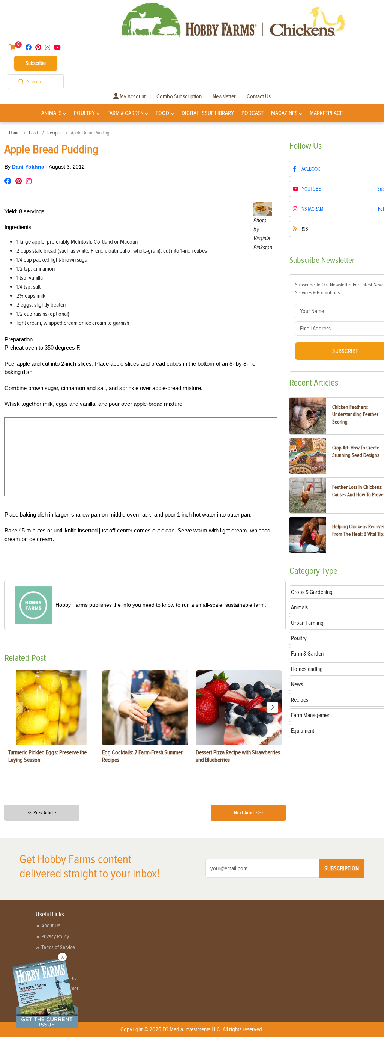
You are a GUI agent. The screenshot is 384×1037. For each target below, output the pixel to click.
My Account (132, 96)
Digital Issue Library (208, 113)
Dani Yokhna (29, 167)
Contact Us (259, 96)
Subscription (341, 868)
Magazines (284, 113)
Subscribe (36, 63)
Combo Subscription (179, 96)
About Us (50, 925)
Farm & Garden (125, 113)
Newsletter (224, 96)
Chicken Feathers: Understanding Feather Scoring (355, 414)
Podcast (253, 113)
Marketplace (326, 113)
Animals (51, 113)
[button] (272, 707)
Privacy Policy (55, 936)
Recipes (54, 133)
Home (14, 133)
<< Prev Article (42, 812)
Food (162, 113)
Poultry (84, 113)
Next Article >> (248, 812)
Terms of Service (58, 947)
